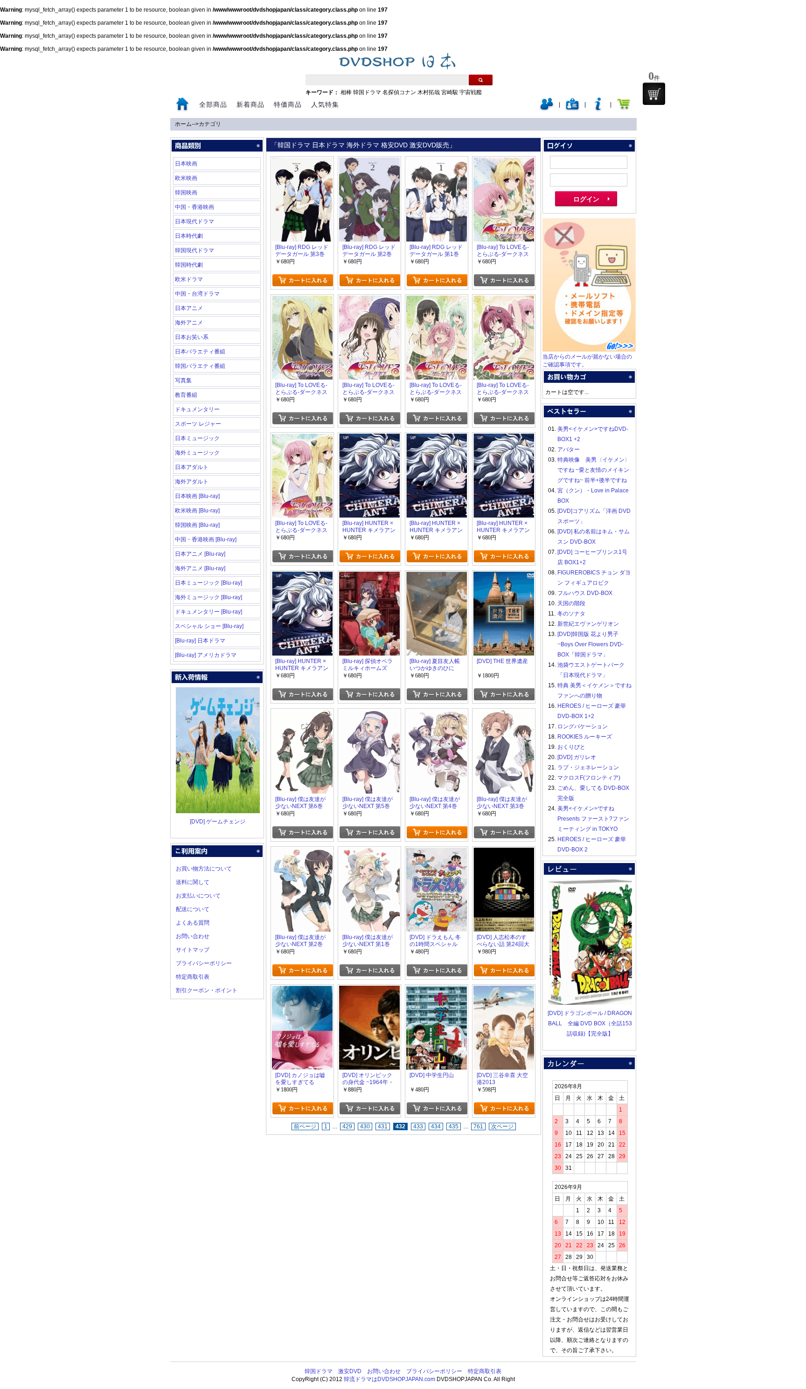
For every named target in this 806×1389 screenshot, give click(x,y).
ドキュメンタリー (197, 409)
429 (347, 1126)
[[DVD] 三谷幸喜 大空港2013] (503, 991)
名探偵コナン (399, 92)
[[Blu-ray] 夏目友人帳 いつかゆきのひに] (436, 577)
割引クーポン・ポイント (206, 990)
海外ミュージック (197, 452)
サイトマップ (192, 950)
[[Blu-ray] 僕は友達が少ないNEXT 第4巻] (436, 715)
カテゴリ (210, 124)
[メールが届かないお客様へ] (589, 349)
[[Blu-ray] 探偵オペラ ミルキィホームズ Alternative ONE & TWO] (369, 577)
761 (478, 1126)
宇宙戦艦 (470, 92)
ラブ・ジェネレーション (588, 767)
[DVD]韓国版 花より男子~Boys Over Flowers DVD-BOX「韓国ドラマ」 (590, 644)
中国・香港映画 (194, 207)
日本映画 (186, 163)
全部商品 (213, 104)
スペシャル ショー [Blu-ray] (209, 626)
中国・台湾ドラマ (197, 293)
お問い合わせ (192, 936)
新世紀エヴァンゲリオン (588, 624)
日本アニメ (189, 308)
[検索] (481, 80)
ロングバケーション (582, 726)
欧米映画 (186, 178)
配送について (192, 909)
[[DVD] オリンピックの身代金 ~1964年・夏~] (369, 991)
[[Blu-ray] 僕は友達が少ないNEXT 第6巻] (302, 715)
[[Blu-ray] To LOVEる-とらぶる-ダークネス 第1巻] (302, 438)
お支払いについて (198, 895)
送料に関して (192, 882)
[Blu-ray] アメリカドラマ (205, 655)
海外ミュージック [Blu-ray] (208, 597)
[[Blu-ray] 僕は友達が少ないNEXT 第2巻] (302, 853)
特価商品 (288, 104)
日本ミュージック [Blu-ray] (208, 583)
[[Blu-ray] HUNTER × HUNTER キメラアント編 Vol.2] (503, 438)
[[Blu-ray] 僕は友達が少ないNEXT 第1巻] (369, 853)
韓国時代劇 (189, 265)
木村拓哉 (428, 92)
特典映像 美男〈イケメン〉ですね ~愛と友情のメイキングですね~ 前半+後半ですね (593, 470)
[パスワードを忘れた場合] (598, 109)
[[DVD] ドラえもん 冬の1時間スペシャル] (436, 853)
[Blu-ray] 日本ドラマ (200, 640)
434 (436, 1126)
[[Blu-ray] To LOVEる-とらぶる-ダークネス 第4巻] (369, 300)
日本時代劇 (189, 236)
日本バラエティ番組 (200, 351)
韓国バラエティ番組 (200, 366)
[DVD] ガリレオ (576, 757)
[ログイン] (547, 109)
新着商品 (250, 104)
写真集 (183, 380)
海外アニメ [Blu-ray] (200, 568)
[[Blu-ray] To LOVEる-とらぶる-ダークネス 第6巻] (503, 162)
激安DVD (349, 1371)
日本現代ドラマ (194, 221)
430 (365, 1126)
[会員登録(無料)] (572, 109)
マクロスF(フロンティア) (588, 777)
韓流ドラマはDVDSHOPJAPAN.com (389, 1379)
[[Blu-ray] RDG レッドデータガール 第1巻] (436, 162)
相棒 (346, 92)
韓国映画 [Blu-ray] (197, 525)
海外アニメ (189, 322)
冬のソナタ (571, 613)
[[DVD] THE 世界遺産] (503, 577)
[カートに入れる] (302, 280)
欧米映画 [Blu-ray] (197, 510)
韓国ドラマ (367, 92)
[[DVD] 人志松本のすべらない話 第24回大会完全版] (503, 853)
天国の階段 (571, 603)
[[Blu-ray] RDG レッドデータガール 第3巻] (302, 162)
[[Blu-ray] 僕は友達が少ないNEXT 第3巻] (503, 715)
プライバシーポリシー (204, 963)
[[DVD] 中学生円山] (436, 991)
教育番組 (186, 395)
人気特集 (325, 104)
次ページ (502, 1126)
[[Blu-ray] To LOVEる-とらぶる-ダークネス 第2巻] (503, 300)
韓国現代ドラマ (194, 250)
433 (418, 1126)
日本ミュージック (197, 438)
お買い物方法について (204, 868)
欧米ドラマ (189, 279)
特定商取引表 (192, 977)
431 (383, 1126)
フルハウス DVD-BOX (584, 593)
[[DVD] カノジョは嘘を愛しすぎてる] (302, 991)
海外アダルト (191, 481)
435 (454, 1126)
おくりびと (571, 747)
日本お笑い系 (191, 337)
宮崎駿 (449, 92)
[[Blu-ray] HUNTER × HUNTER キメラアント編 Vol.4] (369, 438)
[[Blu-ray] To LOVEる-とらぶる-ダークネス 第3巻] (436, 300)
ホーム (183, 124)
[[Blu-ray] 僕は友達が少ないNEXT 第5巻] (369, 715)
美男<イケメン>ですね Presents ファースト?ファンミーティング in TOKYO (593, 818)
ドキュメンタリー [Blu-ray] (208, 611)
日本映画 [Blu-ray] (197, 496)
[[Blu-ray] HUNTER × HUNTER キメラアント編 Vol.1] (302, 577)
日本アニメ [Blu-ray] (200, 554)
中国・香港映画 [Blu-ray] (205, 539)
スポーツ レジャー (198, 424)
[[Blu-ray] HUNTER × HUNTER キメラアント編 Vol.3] (436, 438)
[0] (654, 94)
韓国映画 (186, 192)
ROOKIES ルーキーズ (584, 736)
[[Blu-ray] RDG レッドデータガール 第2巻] (369, 162)
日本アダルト (191, 467)
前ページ (305, 1126)
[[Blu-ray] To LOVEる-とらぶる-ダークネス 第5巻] (302, 300)
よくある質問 (192, 922)
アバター (568, 449)
